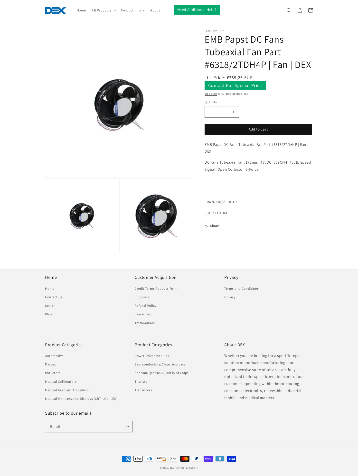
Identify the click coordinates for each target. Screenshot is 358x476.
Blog (48, 314)
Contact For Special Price (235, 85)
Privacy (229, 297)
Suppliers (142, 297)
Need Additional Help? (197, 9)
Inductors (52, 373)
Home (49, 288)
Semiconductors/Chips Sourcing (160, 364)
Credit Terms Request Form (156, 288)
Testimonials (145, 323)
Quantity (211, 102)
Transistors (143, 390)
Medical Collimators (60, 381)
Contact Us (53, 297)
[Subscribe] (127, 426)
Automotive (54, 356)
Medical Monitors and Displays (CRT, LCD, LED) (81, 398)
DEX (172, 467)
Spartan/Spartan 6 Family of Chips (162, 373)
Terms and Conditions (241, 288)
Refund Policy (145, 305)
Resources (143, 314)
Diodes (50, 364)
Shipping (211, 93)
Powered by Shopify (186, 467)
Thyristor (142, 381)
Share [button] (214, 226)
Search (50, 305)
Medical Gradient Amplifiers (67, 390)
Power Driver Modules (152, 356)
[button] (103, 10)
